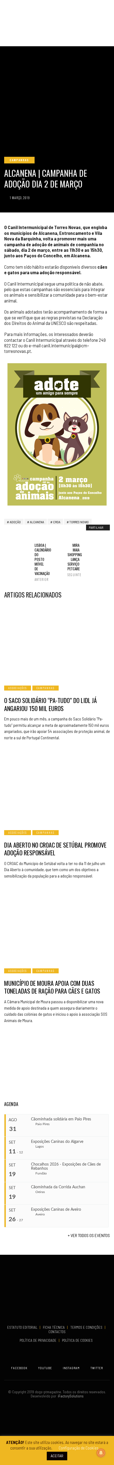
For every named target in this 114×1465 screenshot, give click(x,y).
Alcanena (37, 522)
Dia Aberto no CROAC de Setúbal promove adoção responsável (55, 848)
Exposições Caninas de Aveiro (56, 1210)
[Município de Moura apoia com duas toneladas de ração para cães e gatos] (57, 924)
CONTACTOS (57, 1332)
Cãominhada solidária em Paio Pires (61, 1119)
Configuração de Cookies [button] (79, 1447)
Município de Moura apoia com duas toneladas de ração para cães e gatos (52, 987)
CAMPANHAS (19, 160)
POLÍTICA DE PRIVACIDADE (38, 1340)
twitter (96, 1368)
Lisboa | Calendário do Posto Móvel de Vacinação (40, 562)
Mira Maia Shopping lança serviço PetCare (73, 560)
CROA (56, 522)
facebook (19, 1368)
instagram (71, 1368)
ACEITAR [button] (57, 1455)
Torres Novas (79, 522)
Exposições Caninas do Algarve (57, 1142)
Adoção (15, 522)
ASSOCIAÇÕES (17, 688)
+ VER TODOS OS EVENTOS (89, 1235)
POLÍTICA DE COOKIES (78, 1340)
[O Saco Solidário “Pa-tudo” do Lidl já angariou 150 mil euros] (57, 642)
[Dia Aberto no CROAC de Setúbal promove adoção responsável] (57, 786)
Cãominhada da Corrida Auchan (58, 1187)
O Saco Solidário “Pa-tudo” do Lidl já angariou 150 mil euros (50, 704)
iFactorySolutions (70, 1396)
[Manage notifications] (101, 1452)
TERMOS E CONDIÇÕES (86, 1327)
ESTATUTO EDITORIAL (22, 1327)
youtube (45, 1368)
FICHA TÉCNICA (54, 1327)
